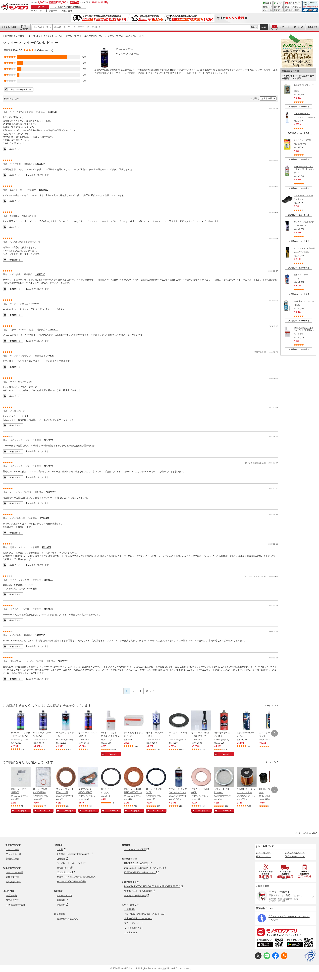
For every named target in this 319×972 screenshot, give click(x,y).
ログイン (40, 7)
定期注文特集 (12, 877)
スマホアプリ (12, 900)
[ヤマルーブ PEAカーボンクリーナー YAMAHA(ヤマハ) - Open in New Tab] (201, 720)
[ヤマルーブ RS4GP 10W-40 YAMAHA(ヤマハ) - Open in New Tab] (88, 720)
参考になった (14, 149)
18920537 (52, 112)
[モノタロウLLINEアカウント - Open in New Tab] (267, 958)
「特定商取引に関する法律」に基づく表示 (144, 914)
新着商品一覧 (12, 858)
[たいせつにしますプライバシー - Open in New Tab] (310, 956)
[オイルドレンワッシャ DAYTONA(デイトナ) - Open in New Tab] (179, 720)
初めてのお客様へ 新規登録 (69, 7)
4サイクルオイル (54, 36)
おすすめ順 (266, 98)
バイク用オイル (35, 36)
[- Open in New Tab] (265, 872)
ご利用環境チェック (134, 927)
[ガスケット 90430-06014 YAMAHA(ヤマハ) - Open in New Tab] (201, 777)
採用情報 (58, 891)
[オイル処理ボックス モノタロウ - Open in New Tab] (134, 720)
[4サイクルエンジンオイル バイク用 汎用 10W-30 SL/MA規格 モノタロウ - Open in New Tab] (111, 720)
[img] (16, 7)
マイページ (36, 11)
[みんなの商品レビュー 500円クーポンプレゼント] (297, 66)
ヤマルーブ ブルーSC (128, 53)
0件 (84, 81)
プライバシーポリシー (135, 923)
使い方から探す (13, 881)
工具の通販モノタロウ (13, 36)
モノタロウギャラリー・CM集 (71, 881)
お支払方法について (295, 852)
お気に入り (312, 27)
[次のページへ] (274, 733)
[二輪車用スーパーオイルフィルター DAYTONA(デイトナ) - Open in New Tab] (247, 777)
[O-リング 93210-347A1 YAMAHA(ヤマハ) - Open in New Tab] (156, 777)
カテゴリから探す (9, 27)
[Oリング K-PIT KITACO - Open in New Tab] (111, 777)
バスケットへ (113, 754)
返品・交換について (295, 856)
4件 (84, 69)
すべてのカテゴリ (40, 27)
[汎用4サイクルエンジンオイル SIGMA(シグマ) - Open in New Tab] (224, 720)
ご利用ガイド (267, 846)
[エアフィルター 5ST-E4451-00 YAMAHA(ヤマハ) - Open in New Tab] (88, 777)
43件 (84, 57)
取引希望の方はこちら (67, 918)
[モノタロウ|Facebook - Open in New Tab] (275, 958)
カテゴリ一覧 (12, 849)
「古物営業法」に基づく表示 (138, 918)
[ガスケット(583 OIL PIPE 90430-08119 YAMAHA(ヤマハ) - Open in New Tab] (134, 777)
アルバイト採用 (64, 895)
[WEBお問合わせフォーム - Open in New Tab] (267, 6)
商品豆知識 (11, 895)
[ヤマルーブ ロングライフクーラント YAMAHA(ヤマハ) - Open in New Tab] (179, 777)
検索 (264, 27)
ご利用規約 (129, 909)
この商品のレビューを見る (298, 106)
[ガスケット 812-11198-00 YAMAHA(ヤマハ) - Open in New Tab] (21, 777)
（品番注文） (24, 27)
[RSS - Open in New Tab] (284, 958)
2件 (84, 75)
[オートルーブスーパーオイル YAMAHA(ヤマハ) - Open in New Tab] (156, 720)
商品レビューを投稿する (21, 89)
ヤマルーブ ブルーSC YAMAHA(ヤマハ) (85, 36)
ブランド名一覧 (13, 854)
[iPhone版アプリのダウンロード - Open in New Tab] (270, 943)
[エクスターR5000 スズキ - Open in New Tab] (247, 720)
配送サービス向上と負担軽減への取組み (76, 877)
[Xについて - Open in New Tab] (258, 958)
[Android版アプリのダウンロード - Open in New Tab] (300, 943)
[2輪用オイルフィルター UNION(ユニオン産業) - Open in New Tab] (269, 777)
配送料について (263, 856)
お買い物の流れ (263, 852)
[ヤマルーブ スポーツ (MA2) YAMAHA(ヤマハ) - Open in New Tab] (43, 720)
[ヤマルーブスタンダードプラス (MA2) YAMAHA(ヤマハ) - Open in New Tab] (21, 720)
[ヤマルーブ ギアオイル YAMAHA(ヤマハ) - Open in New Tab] (66, 720)
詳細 (253, 27)
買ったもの (298, 27)
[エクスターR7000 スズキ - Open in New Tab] (269, 720)
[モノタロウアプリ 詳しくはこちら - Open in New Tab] (285, 931)
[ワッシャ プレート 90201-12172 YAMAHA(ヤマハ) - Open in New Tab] (66, 777)
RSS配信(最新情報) (15, 904)
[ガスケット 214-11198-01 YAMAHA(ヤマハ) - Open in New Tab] (224, 777)
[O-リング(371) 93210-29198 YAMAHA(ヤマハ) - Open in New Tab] (43, 777)
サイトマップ (130, 932)
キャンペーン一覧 (14, 872)
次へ (148, 691)
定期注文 (53, 11)
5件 (84, 63)
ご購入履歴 (66, 11)
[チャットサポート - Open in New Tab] (278, 6)
